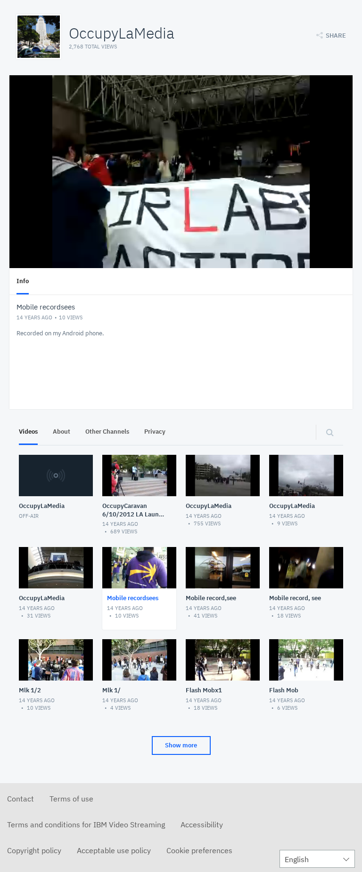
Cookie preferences (199, 850)
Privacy (154, 432)
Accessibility (202, 824)
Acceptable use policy (114, 850)
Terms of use (71, 798)
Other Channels (107, 432)
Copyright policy (34, 850)
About (61, 432)
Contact (20, 798)
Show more (181, 745)
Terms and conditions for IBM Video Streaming (86, 824)
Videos (28, 432)
